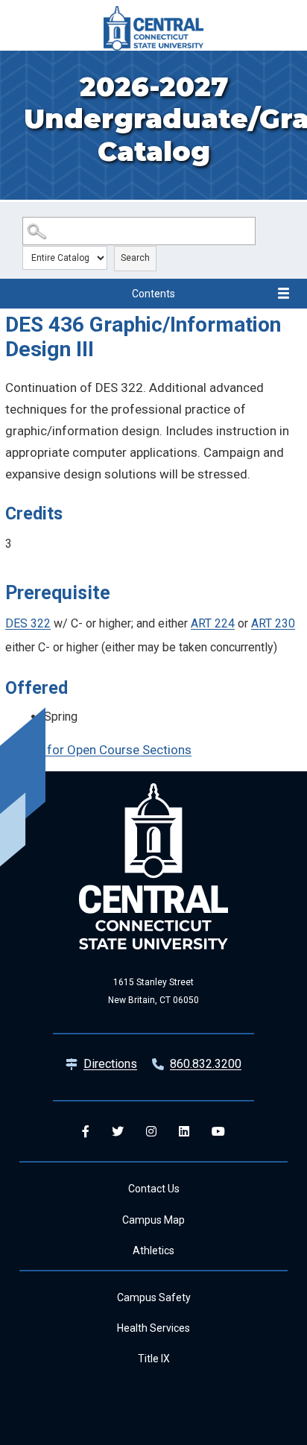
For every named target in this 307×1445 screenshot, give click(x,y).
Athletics (153, 1250)
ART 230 (273, 623)
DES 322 (28, 623)
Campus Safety (154, 1297)
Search (135, 258)
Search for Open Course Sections (98, 749)
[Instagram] (151, 1131)
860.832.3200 (205, 1064)
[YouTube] (218, 1131)
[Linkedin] (184, 1131)
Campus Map (153, 1220)
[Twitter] (118, 1131)
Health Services (153, 1328)
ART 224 (213, 623)
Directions (110, 1064)
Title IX (154, 1359)
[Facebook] (85, 1131)
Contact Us (154, 1189)
